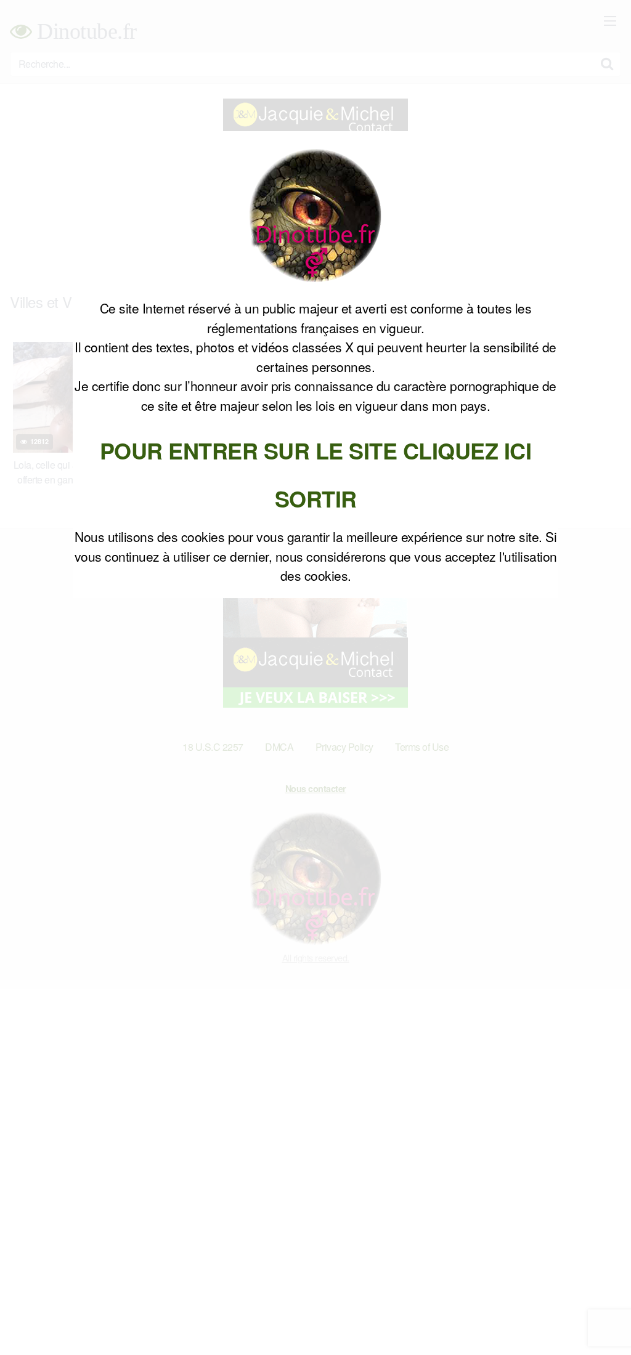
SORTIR (316, 498)
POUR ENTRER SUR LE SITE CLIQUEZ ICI (316, 450)
